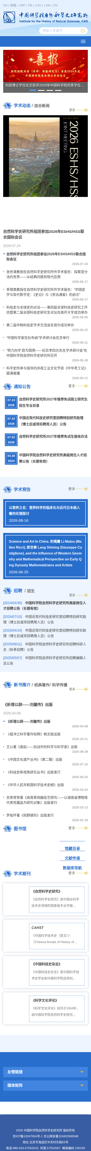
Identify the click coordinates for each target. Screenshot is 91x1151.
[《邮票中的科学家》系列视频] (23, 1043)
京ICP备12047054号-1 (28, 1136)
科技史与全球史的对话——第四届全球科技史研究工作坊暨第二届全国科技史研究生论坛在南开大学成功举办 (47, 310)
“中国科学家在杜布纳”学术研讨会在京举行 (37, 338)
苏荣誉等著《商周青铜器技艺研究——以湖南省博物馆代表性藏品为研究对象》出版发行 (47, 800)
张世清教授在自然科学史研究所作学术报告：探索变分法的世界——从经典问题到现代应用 (47, 274)
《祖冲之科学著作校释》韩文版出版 (33, 734)
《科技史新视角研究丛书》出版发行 (33, 772)
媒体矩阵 (15, 1085)
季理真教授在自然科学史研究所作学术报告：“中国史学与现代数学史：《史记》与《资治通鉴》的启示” (45, 292)
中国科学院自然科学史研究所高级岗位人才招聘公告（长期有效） (53, 458)
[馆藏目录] (45, 840)
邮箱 (13, 5)
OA (5, 5)
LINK (47, 5)
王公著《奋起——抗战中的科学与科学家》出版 (41, 747)
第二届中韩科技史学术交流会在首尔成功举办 (40, 325)
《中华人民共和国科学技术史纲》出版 (35, 785)
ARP (22, 5)
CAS (38, 5)
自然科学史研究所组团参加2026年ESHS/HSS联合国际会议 (46, 256)
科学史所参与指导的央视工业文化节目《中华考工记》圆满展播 (47, 370)
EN (56, 5)
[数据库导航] (45, 860)
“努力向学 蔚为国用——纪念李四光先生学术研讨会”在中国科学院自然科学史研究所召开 (46, 353)
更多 (72, 110)
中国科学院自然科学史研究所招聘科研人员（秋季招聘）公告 (44, 646)
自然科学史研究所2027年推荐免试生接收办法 (53, 436)
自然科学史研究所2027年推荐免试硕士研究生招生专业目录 (53, 402)
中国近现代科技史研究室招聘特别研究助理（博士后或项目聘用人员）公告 (51, 421)
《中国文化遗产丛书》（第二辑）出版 (34, 759)
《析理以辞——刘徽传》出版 (28, 721)
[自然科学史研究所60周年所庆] (68, 1043)
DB (30, 5)
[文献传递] (45, 850)
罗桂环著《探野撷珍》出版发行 (30, 815)
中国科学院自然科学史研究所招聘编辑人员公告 (44, 660)
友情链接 (15, 1072)
